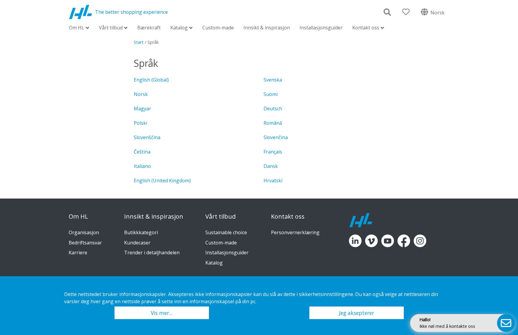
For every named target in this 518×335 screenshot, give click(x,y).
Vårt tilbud (111, 28)
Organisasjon (84, 232)
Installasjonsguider (321, 27)
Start (139, 42)
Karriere (78, 252)
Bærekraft (149, 27)
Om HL (76, 28)
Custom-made (218, 27)
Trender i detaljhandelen (152, 252)
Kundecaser (137, 242)
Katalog (179, 28)
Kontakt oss (365, 28)
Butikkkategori (141, 232)
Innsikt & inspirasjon (266, 27)
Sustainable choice (226, 232)
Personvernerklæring (295, 232)
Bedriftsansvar (85, 242)
